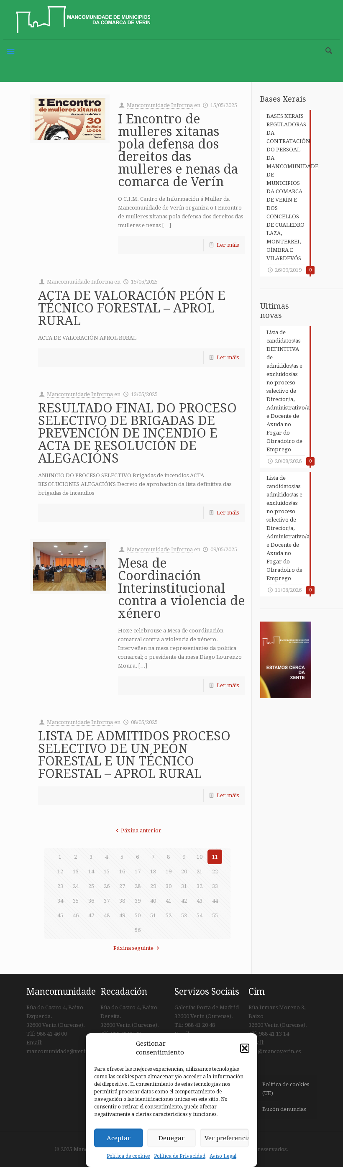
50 (138, 915)
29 (153, 886)
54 (199, 915)
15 (107, 871)
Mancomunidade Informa (160, 105)
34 (60, 901)
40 (153, 901)
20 (184, 871)
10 (199, 857)
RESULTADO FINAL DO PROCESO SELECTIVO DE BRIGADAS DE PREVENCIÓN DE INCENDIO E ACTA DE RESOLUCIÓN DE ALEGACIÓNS (137, 433)
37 (107, 901)
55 (215, 915)
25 (91, 886)
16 (122, 871)
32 (199, 886)
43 (199, 901)
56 (138, 930)
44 (215, 901)
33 (215, 886)
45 (60, 915)
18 (153, 871)
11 (215, 857)
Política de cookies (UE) (285, 1088)
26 (107, 886)
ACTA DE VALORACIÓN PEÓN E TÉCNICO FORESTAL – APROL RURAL (131, 308)
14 (91, 871)
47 (91, 915)
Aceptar (119, 1138)
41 (169, 901)
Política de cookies (128, 1156)
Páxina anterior (141, 830)
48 (107, 915)
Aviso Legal (223, 1156)
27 (122, 886)
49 (122, 915)
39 (138, 901)
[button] (245, 1048)
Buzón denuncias (284, 1109)
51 (153, 915)
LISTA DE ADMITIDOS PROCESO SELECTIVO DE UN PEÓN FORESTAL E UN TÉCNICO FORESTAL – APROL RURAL (134, 755)
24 (76, 886)
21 (199, 871)
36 (91, 901)
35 (76, 901)
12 (60, 871)
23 (60, 886)
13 (76, 871)
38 (122, 901)
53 (184, 915)
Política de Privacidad (179, 1156)
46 (76, 915)
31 (184, 886)
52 (169, 915)
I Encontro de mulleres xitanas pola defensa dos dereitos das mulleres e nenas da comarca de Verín (178, 150)
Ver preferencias (227, 1138)
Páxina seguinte (133, 948)
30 (169, 886)
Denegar (171, 1138)
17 (138, 871)
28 (138, 886)
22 (215, 871)
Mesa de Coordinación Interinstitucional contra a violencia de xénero (181, 588)
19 (169, 871)
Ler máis (228, 245)
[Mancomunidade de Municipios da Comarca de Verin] (83, 19)
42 (184, 901)
